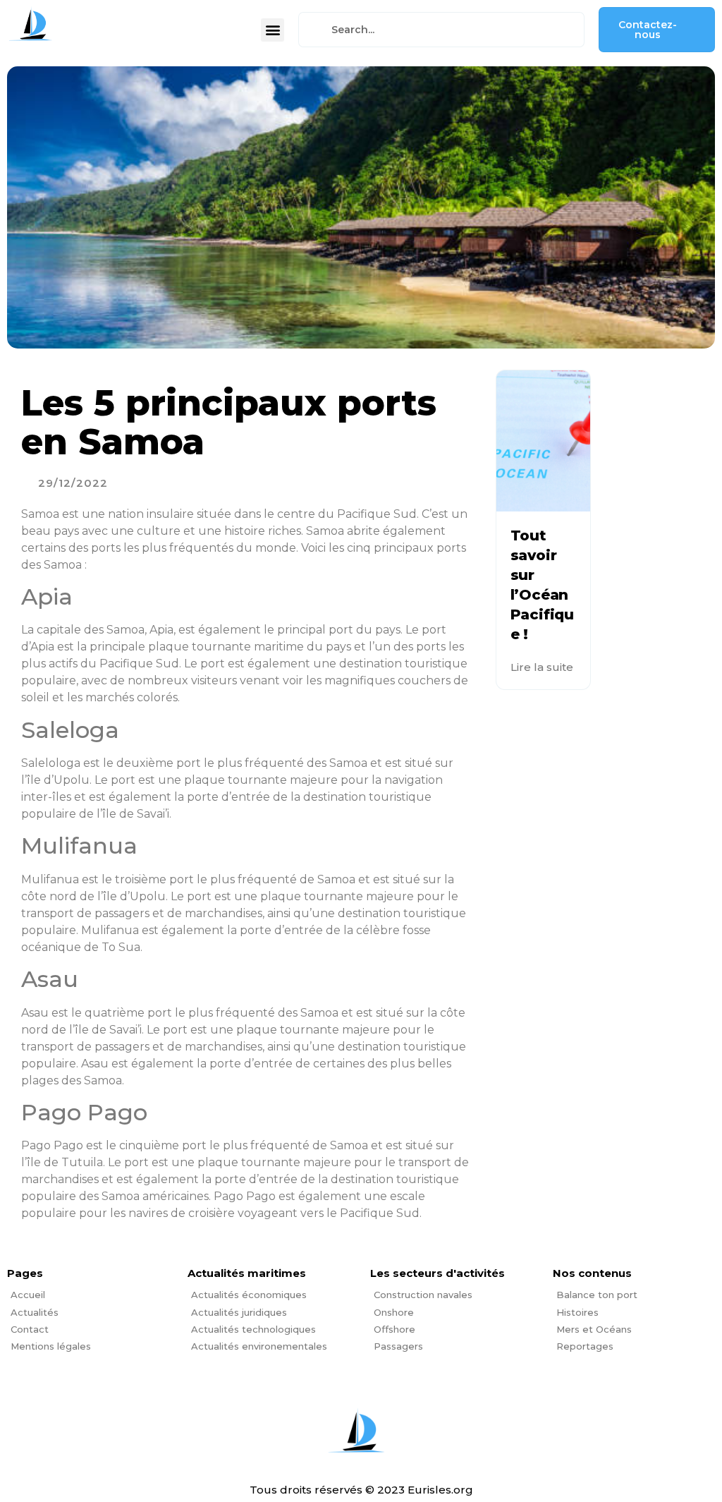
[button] (272, 30)
